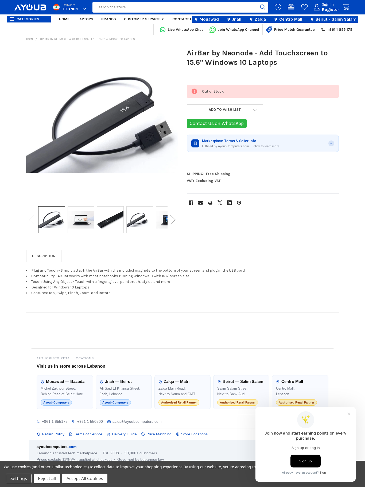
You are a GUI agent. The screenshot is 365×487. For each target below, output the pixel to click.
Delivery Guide (124, 434)
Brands (108, 19)
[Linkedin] (229, 203)
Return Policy (53, 434)
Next (173, 220)
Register (330, 9)
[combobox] (180, 7)
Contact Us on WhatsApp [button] (217, 123)
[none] (102, 124)
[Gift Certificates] (292, 7)
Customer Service (142, 19)
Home (64, 19)
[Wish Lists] (305, 7)
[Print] (210, 203)
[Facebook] (191, 203)
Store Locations (194, 434)
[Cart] (347, 7)
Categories (28, 19)
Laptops (85, 19)
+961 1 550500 (90, 421)
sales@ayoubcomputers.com (137, 421)
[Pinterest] (239, 203)
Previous (31, 220)
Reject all (47, 478)
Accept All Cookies (85, 478)
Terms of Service (88, 434)
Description (44, 256)
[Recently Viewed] (279, 7)
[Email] (200, 203)
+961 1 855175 (55, 421)
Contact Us (183, 19)
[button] (225, 109)
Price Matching (159, 434)
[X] (220, 203)
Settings (18, 478)
